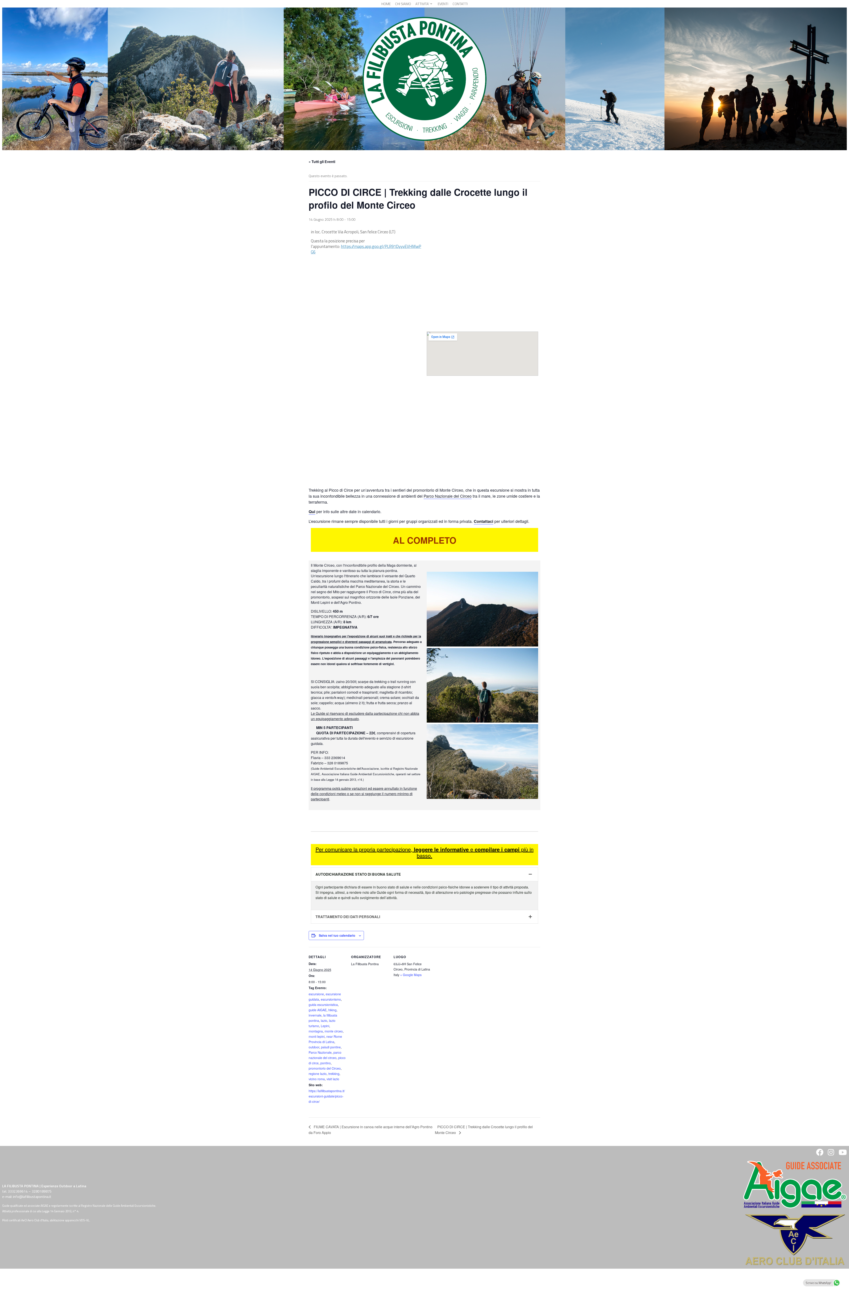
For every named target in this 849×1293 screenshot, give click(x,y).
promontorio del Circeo (325, 1068)
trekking (333, 1073)
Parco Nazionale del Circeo (448, 496)
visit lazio (333, 1079)
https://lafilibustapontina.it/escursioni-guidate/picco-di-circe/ (327, 1096)
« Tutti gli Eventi (322, 161)
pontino (325, 1063)
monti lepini (317, 1036)
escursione (316, 994)
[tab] (424, 874)
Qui (312, 511)
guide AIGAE (318, 1010)
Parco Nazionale (320, 1052)
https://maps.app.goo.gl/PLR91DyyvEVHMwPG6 (366, 249)
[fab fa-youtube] (842, 1153)
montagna (316, 1031)
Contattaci (483, 521)
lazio (324, 1020)
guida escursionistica (323, 1004)
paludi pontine (331, 1047)
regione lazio (318, 1073)
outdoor (314, 1047)
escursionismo (331, 999)
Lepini (325, 1026)
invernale (315, 1015)
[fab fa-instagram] (831, 1153)
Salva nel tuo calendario (337, 935)
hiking (332, 1010)
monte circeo (334, 1031)
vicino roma (317, 1079)
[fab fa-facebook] (819, 1153)
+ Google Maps (411, 975)
